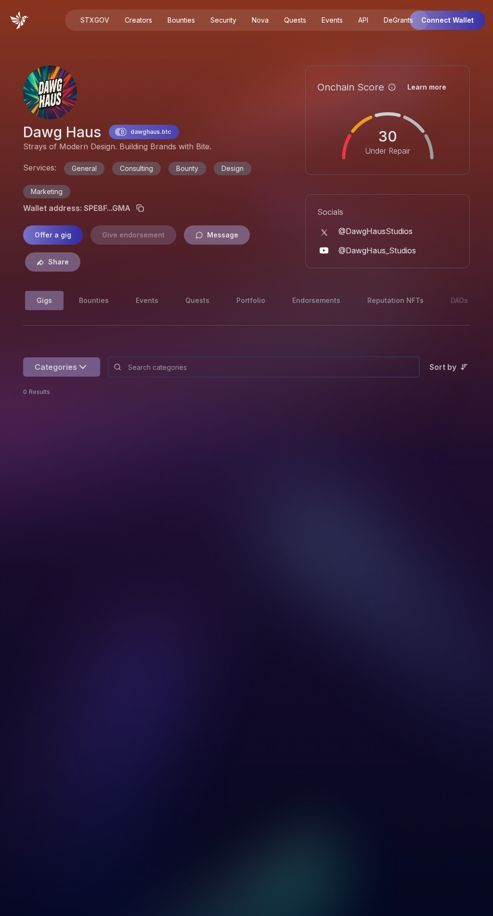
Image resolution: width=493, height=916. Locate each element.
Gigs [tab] (44, 300)
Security (223, 20)
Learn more (426, 87)
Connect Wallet (447, 20)
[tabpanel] (246, 373)
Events (332, 20)
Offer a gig (53, 235)
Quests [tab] (197, 300)
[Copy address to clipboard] (140, 208)
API (363, 20)
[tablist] (189, 300)
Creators (138, 20)
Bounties (181, 20)
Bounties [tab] (94, 300)
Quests (295, 20)
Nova (260, 20)
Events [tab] (147, 300)
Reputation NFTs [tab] (395, 300)
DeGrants (398, 20)
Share (58, 262)
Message (222, 235)
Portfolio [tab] (250, 300)
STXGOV (94, 20)
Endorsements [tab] (316, 300)
